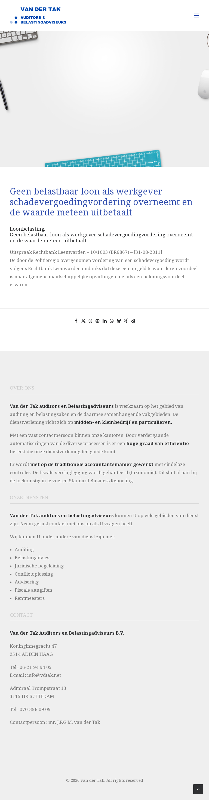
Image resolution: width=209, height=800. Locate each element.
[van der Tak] (38, 15)
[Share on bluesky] (118, 321)
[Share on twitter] (83, 321)
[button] (196, 15)
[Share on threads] (90, 321)
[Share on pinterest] (97, 321)
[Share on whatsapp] (111, 321)
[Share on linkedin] (104, 321)
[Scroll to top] (198, 789)
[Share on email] (133, 321)
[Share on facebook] (76, 321)
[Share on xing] (125, 321)
